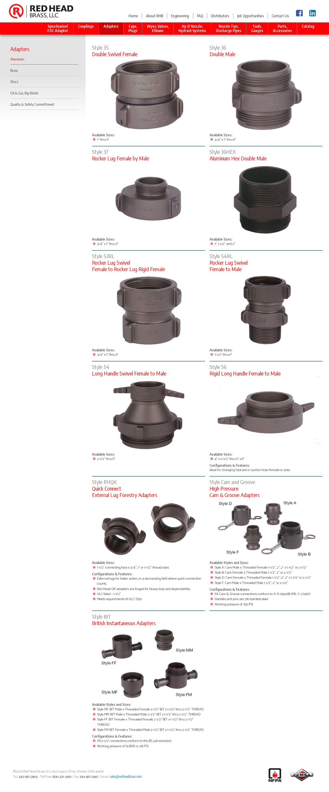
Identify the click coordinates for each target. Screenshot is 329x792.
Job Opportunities (250, 15)
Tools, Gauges (257, 28)
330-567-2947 (88, 777)
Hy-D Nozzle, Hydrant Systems (192, 28)
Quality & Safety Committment (32, 104)
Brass (14, 70)
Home (133, 15)
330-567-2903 (28, 777)
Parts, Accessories (282, 28)
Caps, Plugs (132, 28)
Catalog (308, 26)
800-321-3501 (62, 777)
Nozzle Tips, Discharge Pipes (228, 28)
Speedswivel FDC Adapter (57, 28)
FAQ (200, 15)
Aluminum (17, 59)
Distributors (220, 15)
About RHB (154, 15)
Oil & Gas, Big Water (24, 93)
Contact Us (280, 15)
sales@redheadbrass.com (126, 776)
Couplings (86, 26)
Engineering (180, 15)
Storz (14, 81)
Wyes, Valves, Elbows (158, 28)
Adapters (111, 26)
